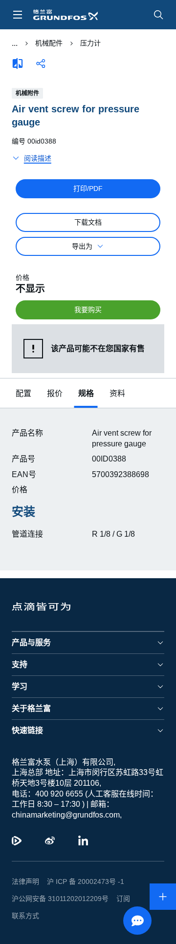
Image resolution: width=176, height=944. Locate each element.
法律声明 (25, 898)
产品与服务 (31, 659)
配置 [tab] (23, 380)
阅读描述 (37, 145)
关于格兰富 (31, 725)
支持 (19, 681)
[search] (158, 14)
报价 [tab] (55, 380)
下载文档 (88, 209)
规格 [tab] (86, 380)
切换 (14, 43)
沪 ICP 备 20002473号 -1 (82, 898)
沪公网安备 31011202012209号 (56, 915)
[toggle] (17, 14)
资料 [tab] (117, 380)
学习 (19, 703)
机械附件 (27, 93)
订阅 (115, 915)
